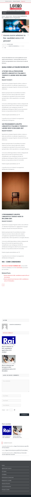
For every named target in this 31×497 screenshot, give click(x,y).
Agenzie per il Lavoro (6, 468)
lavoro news (9, 16)
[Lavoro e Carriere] (15, 6)
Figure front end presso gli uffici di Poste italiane (17, 450)
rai (5, 47)
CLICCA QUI (19, 267)
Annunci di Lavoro (6, 483)
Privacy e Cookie (5, 489)
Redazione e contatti (6, 480)
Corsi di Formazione (6, 486)
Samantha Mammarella (14, 46)
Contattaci (4, 474)
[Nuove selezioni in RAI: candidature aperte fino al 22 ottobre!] (8, 340)
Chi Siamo (4, 471)
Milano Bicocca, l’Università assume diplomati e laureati (14, 453)
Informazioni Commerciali (7, 477)
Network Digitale (16, 1)
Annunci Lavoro (8, 1)
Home (3, 16)
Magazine (23, 1)
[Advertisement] (15, 53)
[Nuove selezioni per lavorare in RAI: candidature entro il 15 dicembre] (8, 359)
